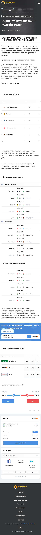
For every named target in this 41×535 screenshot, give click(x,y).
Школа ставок (20, 508)
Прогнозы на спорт (20, 500)
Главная (20, 492)
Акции (21, 512)
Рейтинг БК (20, 504)
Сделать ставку (20, 443)
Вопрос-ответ (20, 516)
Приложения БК (21, 496)
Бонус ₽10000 (7, 331)
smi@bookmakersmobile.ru (29, 523)
